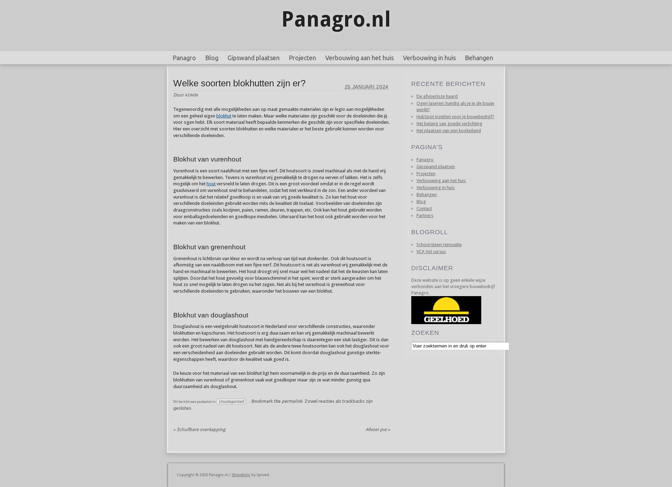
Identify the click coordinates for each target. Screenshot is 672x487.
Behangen (479, 57)
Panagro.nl (336, 19)
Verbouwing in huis (429, 57)
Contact (424, 208)
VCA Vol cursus (431, 251)
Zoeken (425, 332)
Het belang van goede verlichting (449, 123)
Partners (424, 215)
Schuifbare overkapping (199, 429)
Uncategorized (231, 401)
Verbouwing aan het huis (359, 57)
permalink (292, 401)
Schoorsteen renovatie (439, 244)
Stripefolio (241, 475)
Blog (211, 57)
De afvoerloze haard (437, 96)
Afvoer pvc (378, 429)
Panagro (184, 57)
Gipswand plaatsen (253, 57)
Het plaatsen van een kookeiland (448, 130)
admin (191, 95)
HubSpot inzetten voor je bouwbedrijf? (455, 116)
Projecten (302, 57)
